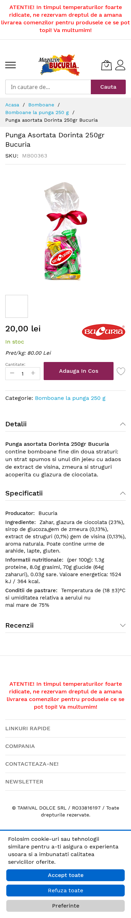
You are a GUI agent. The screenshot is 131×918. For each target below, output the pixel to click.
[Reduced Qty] (12, 373)
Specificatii (24, 493)
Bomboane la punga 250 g (70, 398)
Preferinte (65, 905)
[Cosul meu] (106, 65)
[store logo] (59, 65)
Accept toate (65, 875)
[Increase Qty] (33, 373)
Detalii (16, 424)
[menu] (10, 65)
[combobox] (48, 87)
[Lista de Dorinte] (121, 371)
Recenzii (19, 625)
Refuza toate (65, 890)
